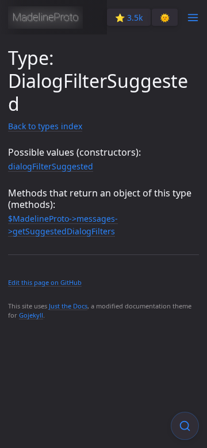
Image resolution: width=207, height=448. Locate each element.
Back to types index (45, 126)
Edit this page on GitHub (45, 282)
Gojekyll (31, 315)
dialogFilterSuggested (50, 166)
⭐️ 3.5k (129, 17)
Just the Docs (68, 306)
